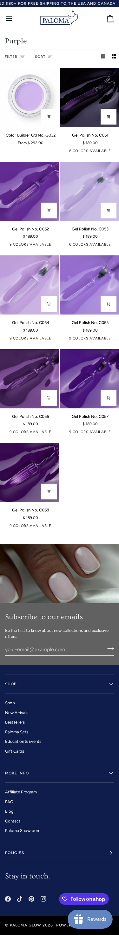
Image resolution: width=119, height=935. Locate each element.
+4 (54, 245)
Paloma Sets (16, 732)
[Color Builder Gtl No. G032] (29, 97)
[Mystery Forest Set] (67, 152)
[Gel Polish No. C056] (29, 378)
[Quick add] (49, 117)
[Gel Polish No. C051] (89, 97)
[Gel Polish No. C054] (29, 285)
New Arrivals (16, 712)
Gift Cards (14, 751)
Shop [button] (11, 684)
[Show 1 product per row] (103, 56)
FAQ (9, 801)
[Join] (108, 649)
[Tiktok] (19, 899)
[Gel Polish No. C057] (89, 378)
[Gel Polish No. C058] (29, 472)
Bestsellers (15, 722)
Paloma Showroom (22, 830)
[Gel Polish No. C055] (89, 285)
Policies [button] (14, 853)
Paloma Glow (25, 925)
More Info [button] (17, 773)
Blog (9, 811)
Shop (10, 702)
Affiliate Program (21, 792)
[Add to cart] (108, 117)
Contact (12, 821)
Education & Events (23, 741)
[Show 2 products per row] (114, 56)
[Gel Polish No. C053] (89, 191)
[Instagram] (43, 899)
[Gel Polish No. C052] (29, 191)
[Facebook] (8, 899)
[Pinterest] (31, 899)
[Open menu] (14, 18)
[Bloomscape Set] (67, 245)
